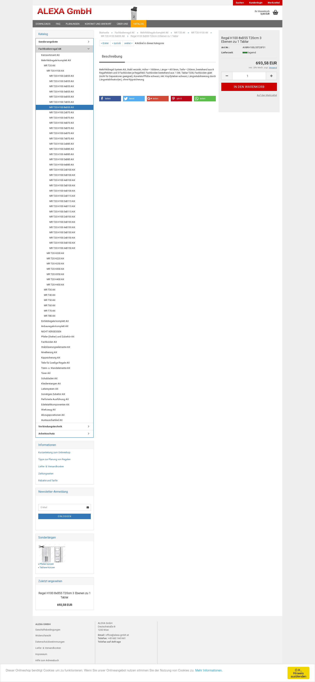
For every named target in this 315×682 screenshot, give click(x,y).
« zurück (116, 43)
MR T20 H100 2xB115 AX (62, 195)
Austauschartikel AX (52, 420)
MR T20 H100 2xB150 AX (62, 237)
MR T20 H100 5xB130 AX (62, 232)
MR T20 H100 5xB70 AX (61, 128)
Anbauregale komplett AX (54, 326)
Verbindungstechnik (50, 426)
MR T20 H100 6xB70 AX (61, 133)
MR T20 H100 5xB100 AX (62, 185)
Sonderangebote (48, 41)
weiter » (128, 43)
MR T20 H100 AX (55, 70)
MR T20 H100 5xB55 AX (61, 91)
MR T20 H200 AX (55, 253)
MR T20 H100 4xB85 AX (61, 154)
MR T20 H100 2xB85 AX (61, 143)
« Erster (105, 43)
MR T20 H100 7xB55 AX (61, 102)
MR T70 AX (49, 310)
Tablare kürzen (47, 567)
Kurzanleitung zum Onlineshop (54, 452)
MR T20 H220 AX (55, 258)
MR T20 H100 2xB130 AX (62, 216)
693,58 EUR (64, 605)
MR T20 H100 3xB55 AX (61, 81)
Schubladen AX (49, 378)
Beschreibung (112, 56)
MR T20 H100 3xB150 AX (62, 242)
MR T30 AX (49, 289)
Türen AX (45, 373)
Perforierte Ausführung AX (55, 399)
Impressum (41, 654)
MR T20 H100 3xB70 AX (61, 117)
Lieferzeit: (227, 52)
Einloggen (64, 516)
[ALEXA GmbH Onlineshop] (74, 12)
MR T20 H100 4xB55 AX (61, 86)
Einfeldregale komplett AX (55, 321)
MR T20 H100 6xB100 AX (62, 190)
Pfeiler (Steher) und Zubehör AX (57, 336)
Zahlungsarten (45, 473)
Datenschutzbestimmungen (50, 641)
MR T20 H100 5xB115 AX (62, 211)
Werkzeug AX (48, 409)
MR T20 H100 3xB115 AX (62, 201)
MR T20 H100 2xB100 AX (62, 169)
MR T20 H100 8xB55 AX (61, 107)
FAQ (58, 23)
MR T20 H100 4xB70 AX (61, 122)
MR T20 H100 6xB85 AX (61, 164)
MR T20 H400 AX (55, 279)
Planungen (72, 23)
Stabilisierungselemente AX (55, 347)
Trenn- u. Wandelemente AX (55, 368)
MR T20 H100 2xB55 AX (61, 75)
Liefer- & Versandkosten (51, 466)
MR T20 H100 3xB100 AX (62, 175)
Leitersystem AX (49, 388)
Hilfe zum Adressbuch (47, 660)
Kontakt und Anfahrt (98, 23)
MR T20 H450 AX (55, 284)
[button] (110, 98)
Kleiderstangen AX (51, 383)
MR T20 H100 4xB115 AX (62, 206)
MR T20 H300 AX (55, 269)
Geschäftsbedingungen (47, 629)
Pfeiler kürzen (47, 564)
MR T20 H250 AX (55, 263)
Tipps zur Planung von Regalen (54, 459)
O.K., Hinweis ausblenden (298, 673)
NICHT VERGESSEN (51, 331)
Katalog (138, 23)
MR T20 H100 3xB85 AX (61, 149)
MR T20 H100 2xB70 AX (61, 112)
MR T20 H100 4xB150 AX (62, 248)
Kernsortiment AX (50, 55)
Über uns (122, 23)
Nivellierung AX (49, 352)
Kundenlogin (255, 2)
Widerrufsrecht (43, 635)
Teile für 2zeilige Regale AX (55, 362)
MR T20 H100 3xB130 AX (62, 222)
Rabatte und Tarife (47, 480)
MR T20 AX (49, 65)
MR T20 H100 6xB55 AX (61, 96)
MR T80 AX (49, 315)
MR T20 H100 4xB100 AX (62, 180)
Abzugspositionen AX (53, 415)
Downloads (43, 23)
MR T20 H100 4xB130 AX (62, 227)
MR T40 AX (49, 295)
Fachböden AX (49, 342)
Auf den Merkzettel (267, 95)
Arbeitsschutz (46, 433)
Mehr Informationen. (209, 670)
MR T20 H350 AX (55, 274)
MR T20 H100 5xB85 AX (61, 159)
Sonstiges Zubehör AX (53, 394)
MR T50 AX (49, 300)
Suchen (240, 2)
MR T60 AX (49, 305)
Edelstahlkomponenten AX (55, 404)
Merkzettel (274, 2)
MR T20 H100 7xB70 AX (61, 138)
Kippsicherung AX (50, 357)
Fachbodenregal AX (49, 48)
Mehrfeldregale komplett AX (56, 60)
